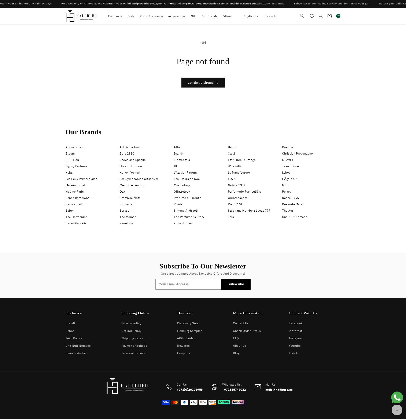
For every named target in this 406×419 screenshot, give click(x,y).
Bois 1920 (127, 153)
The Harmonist (76, 217)
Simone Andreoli (186, 210)
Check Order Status (247, 331)
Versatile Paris (76, 223)
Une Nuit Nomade (294, 217)
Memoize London (132, 185)
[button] (115, 16)
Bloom (70, 153)
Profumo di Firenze (188, 198)
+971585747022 (234, 389)
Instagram (296, 338)
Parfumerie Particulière (245, 191)
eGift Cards (185, 338)
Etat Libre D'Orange (242, 159)
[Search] (302, 16)
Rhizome (126, 204)
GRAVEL (288, 159)
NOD (285, 185)
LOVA (232, 179)
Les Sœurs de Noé (187, 179)
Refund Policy (131, 331)
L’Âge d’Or (289, 179)
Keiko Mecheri (130, 172)
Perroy (287, 191)
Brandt (179, 153)
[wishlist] (311, 16)
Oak (122, 191)
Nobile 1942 (237, 185)
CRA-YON (72, 159)
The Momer (128, 217)
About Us (239, 345)
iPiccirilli (234, 166)
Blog (236, 353)
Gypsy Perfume (77, 166)
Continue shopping (203, 82)
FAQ (236, 338)
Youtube (295, 345)
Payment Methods (134, 345)
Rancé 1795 (290, 198)
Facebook (296, 323)
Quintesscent (237, 198)
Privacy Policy (131, 323)
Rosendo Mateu (293, 204)
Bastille (287, 147)
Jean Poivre (290, 166)
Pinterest (295, 331)
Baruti (232, 147)
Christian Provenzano (297, 153)
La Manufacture (239, 172)
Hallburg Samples (190, 331)
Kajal (69, 172)
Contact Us (241, 323)
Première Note (130, 198)
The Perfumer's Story (189, 217)
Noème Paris (75, 191)
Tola (231, 217)
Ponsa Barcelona (77, 198)
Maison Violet (75, 185)
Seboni (71, 210)
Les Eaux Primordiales (81, 179)
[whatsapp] (397, 404)
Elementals (182, 159)
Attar (177, 147)
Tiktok (293, 353)
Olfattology (182, 191)
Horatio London (131, 166)
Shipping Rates (132, 338)
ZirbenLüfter (183, 223)
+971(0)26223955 (190, 389)
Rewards (183, 345)
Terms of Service (133, 353)
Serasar (125, 210)
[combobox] (283, 16)
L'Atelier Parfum (185, 172)
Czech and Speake (133, 159)
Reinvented (74, 204)
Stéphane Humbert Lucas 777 (249, 210)
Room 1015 (236, 204)
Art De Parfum (130, 147)
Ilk (176, 166)
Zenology (126, 223)
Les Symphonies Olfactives (139, 179)
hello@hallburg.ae (279, 389)
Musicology (182, 185)
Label (286, 172)
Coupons (183, 353)
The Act (287, 210)
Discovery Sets (188, 323)
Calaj (231, 153)
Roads (178, 204)
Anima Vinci (74, 147)
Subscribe (236, 284)
